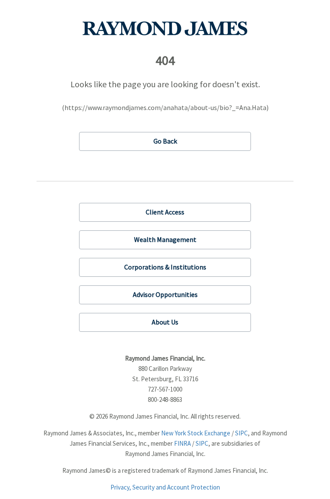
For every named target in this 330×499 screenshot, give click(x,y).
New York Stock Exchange (195, 433)
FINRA (182, 443)
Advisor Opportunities (165, 294)
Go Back (165, 141)
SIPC (241, 433)
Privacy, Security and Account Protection (165, 487)
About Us (165, 322)
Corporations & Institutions (165, 267)
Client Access (165, 212)
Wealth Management (165, 239)
